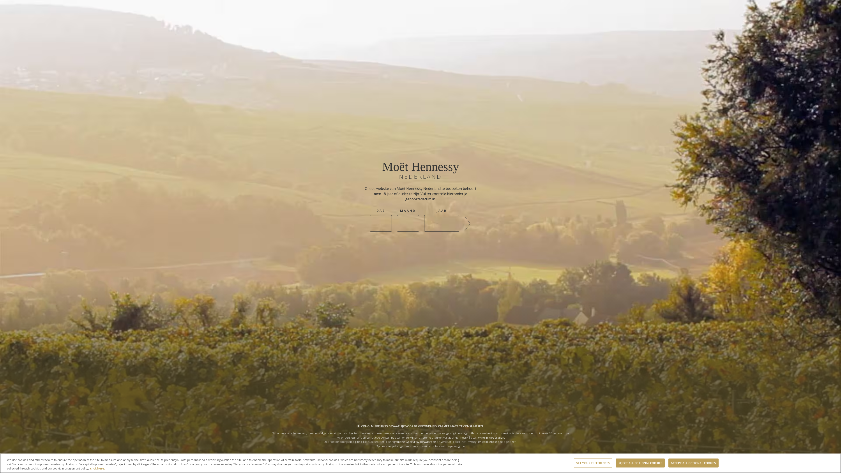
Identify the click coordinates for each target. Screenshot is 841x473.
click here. (97, 468)
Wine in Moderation (491, 437)
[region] (420, 463)
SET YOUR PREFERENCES (593, 463)
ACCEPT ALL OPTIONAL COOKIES (693, 463)
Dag (380, 210)
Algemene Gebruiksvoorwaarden (414, 442)
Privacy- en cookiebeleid (483, 442)
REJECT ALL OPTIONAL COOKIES (640, 463)
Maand (408, 210)
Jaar (441, 210)
